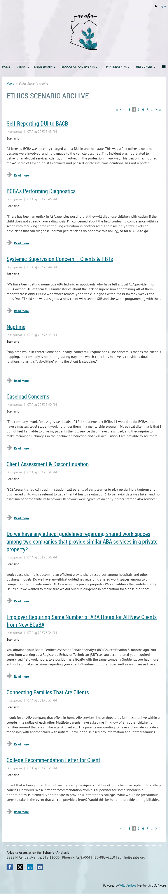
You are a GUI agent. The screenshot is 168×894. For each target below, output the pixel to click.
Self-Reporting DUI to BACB (37, 123)
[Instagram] (40, 867)
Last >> (160, 109)
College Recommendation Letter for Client (53, 760)
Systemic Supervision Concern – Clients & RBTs (60, 259)
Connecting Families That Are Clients (48, 692)
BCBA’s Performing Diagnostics (41, 191)
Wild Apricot (127, 885)
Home (10, 84)
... (125, 109)
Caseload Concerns (28, 396)
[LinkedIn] (30, 867)
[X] (20, 867)
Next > (156, 109)
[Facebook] (10, 867)
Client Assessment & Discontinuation (48, 464)
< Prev (120, 109)
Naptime (16, 327)
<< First (117, 109)
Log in (162, 6)
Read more (21, 175)
